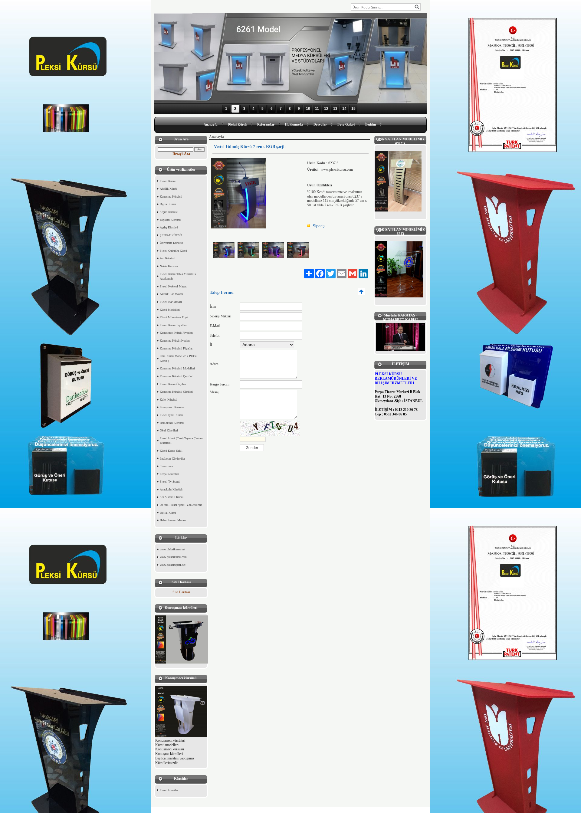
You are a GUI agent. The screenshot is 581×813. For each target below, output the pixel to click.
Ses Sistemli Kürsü (171, 497)
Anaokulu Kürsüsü (171, 489)
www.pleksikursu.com (173, 557)
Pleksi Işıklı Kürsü (171, 415)
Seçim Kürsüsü (169, 212)
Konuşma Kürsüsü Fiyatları (176, 348)
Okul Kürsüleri (169, 430)
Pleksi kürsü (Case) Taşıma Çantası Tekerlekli (181, 441)
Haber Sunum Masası (173, 520)
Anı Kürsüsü (167, 258)
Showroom (166, 466)
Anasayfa (211, 124)
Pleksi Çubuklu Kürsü (173, 250)
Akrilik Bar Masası (171, 294)
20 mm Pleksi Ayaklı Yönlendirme (181, 504)
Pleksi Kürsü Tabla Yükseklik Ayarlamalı (178, 276)
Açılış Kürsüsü (169, 227)
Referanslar (265, 124)
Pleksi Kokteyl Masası (173, 286)
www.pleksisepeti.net (172, 564)
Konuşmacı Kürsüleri (172, 407)
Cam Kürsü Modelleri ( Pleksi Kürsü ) (178, 358)
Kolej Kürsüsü (168, 399)
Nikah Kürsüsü (169, 266)
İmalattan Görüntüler (172, 458)
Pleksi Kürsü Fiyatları (173, 325)
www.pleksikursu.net (172, 549)
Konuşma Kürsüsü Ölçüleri (176, 391)
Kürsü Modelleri (170, 309)
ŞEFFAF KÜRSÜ (171, 235)
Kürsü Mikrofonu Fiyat (174, 317)
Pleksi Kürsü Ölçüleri (173, 384)
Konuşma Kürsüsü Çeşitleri (176, 376)
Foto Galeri (346, 124)
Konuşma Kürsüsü (171, 196)
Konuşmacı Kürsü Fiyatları (176, 332)
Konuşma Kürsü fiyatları (175, 340)
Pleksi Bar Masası (171, 301)
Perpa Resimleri (169, 474)
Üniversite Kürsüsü (171, 242)
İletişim (370, 124)
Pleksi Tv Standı (170, 481)
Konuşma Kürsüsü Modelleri (177, 368)
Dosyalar (320, 124)
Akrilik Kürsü (168, 188)
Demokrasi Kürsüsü (172, 423)
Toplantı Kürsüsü (170, 219)
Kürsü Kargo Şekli (171, 450)
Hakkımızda (294, 124)
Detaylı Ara (181, 154)
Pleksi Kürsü (237, 124)
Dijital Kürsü (168, 204)
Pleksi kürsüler (169, 790)
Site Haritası (181, 592)
